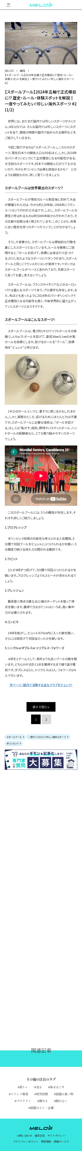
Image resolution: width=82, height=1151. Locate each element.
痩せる (43, 1100)
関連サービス (61, 1141)
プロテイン (24, 1100)
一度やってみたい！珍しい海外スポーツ (47, 736)
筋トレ (23, 1087)
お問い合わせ (24, 1135)
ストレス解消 (19, 1094)
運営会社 (40, 1135)
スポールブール (14, 736)
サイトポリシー (56, 1135)
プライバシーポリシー (25, 1141)
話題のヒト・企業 (42, 1107)
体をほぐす (57, 1087)
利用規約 (46, 1141)
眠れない (62, 1100)
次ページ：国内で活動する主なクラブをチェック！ (41, 685)
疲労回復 (42, 1094)
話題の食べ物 (64, 1094)
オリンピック (12, 743)
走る (39, 1087)
